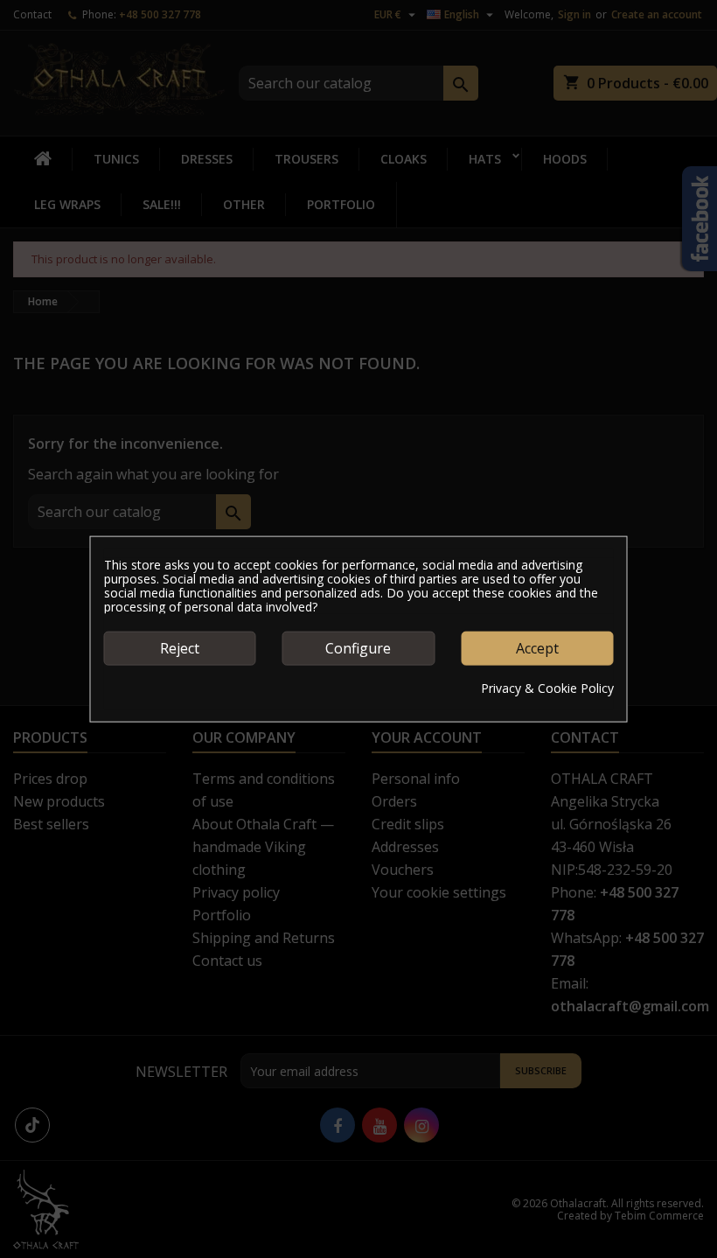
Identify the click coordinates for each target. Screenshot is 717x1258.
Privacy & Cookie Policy (547, 688)
